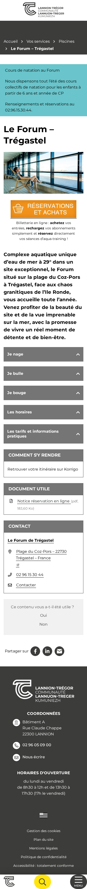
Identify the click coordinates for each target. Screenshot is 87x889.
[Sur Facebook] (35, 651)
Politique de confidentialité (43, 857)
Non (43, 624)
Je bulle (15, 373)
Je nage (15, 354)
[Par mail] (59, 651)
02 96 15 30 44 (30, 574)
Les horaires (19, 412)
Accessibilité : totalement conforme (43, 865)
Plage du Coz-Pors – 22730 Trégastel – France (41, 558)
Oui (43, 615)
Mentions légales (43, 848)
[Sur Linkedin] (47, 651)
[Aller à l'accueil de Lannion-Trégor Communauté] (43, 10)
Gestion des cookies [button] (43, 831)
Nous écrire (33, 757)
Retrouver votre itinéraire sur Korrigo (42, 469)
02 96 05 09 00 (36, 745)
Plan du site (43, 839)
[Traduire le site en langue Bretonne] (43, 815)
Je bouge (16, 392)
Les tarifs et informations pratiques (33, 433)
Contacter (26, 585)
